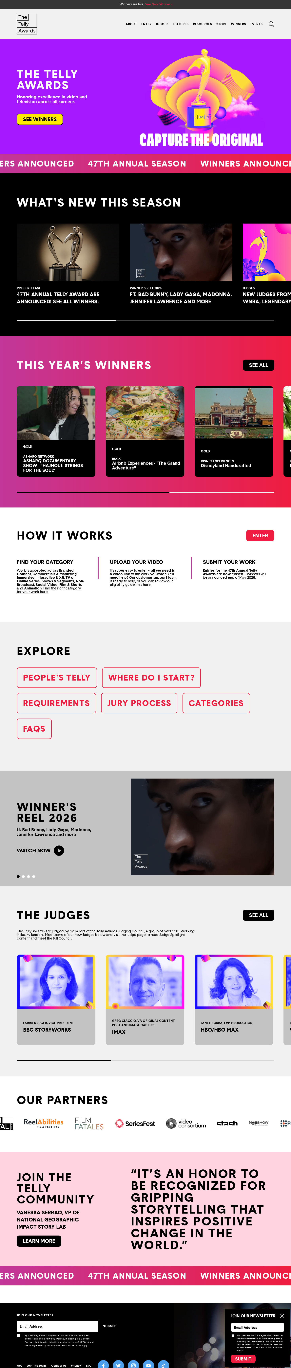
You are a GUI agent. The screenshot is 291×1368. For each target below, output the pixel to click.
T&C (88, 1365)
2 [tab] (23, 876)
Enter (146, 24)
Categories (216, 703)
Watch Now (34, 850)
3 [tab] (28, 876)
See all (258, 365)
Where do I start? (151, 677)
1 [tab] (18, 876)
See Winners (40, 119)
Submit (243, 1359)
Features (181, 24)
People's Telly (57, 677)
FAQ (19, 1365)
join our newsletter (35, 1315)
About (131, 24)
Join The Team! (37, 1365)
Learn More (39, 1241)
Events (256, 24)
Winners (238, 24)
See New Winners (158, 4)
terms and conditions (251, 1338)
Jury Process (139, 703)
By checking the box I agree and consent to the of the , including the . (59, 1340)
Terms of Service (70, 1345)
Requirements (56, 703)
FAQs (34, 728)
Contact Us (58, 1365)
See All (258, 915)
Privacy (76, 1365)
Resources (202, 24)
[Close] (282, 1316)
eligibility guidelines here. (130, 584)
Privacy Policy (55, 1339)
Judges (162, 24)
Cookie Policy (257, 1341)
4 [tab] (33, 876)
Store (221, 24)
